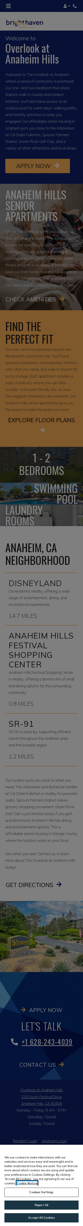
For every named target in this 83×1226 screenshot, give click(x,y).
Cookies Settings (41, 1192)
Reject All (41, 1205)
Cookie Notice (27, 1183)
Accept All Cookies (41, 1217)
